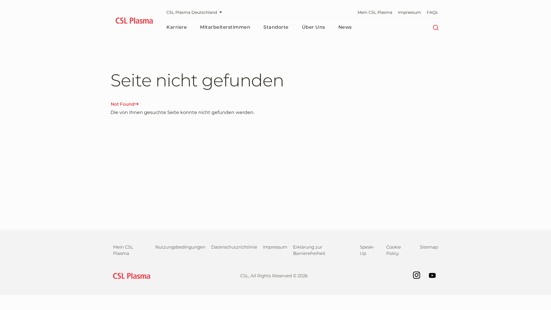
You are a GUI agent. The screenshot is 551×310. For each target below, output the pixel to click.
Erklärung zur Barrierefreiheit (309, 250)
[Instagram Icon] (413, 275)
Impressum (409, 12)
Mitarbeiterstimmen (225, 27)
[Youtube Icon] (429, 275)
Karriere (176, 27)
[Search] (435, 27)
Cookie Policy (393, 250)
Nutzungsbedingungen (180, 247)
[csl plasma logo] (130, 275)
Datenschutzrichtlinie (234, 247)
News (345, 27)
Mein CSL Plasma (375, 12)
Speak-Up (367, 250)
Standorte (276, 27)
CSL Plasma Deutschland (191, 12)
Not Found (122, 104)
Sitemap (429, 247)
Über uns (313, 27)
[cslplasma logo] (134, 21)
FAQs (432, 12)
